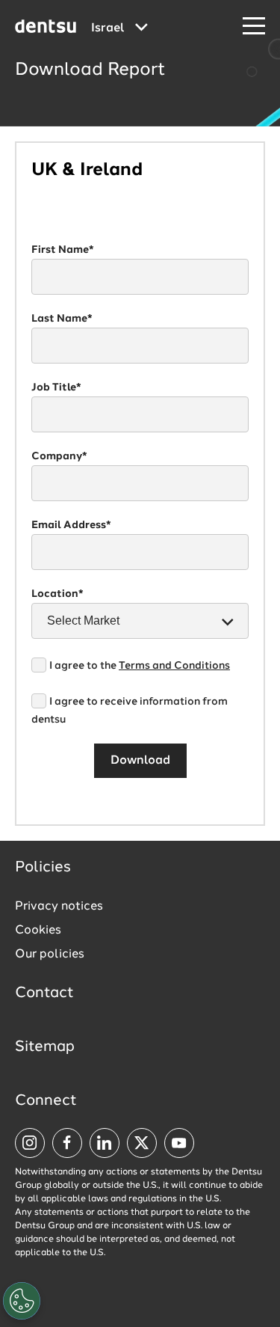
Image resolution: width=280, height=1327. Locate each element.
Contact (44, 993)
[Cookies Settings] (21, 1301)
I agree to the (139, 666)
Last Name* (62, 318)
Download (140, 761)
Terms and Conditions (174, 666)
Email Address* (71, 525)
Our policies (49, 954)
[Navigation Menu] (254, 26)
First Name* (62, 250)
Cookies (38, 931)
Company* (59, 456)
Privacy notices (59, 907)
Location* (57, 594)
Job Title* (56, 387)
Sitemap (45, 1047)
